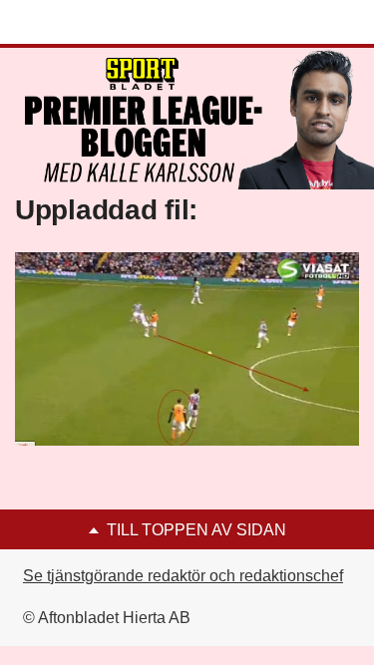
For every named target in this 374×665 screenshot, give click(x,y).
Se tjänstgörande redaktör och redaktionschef (183, 575)
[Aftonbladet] (90, 23)
